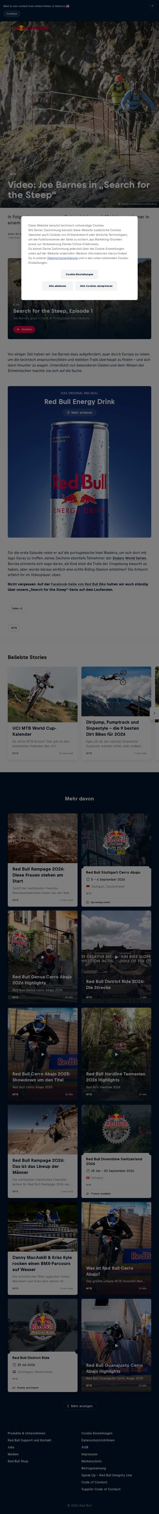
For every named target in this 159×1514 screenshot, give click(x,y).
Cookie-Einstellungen (79, 274)
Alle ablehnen (57, 286)
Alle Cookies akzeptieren (96, 286)
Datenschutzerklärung (62, 258)
